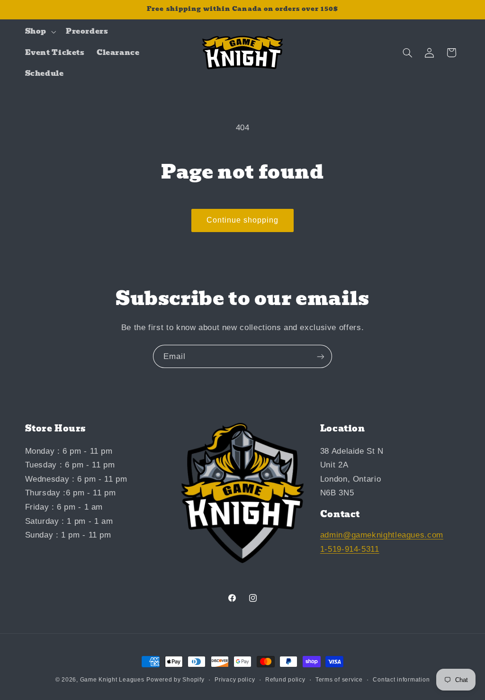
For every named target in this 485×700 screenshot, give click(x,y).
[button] (39, 31)
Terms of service (339, 679)
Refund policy (285, 679)
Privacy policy (235, 679)
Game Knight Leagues (112, 679)
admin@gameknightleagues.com (381, 534)
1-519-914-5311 (349, 549)
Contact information (401, 679)
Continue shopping (243, 220)
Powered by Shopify (175, 679)
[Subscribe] (321, 356)
